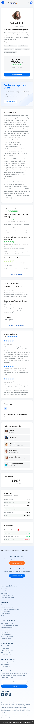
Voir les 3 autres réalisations (16, 325)
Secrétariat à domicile (10, 46)
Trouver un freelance (7, 607)
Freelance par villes (7, 643)
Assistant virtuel (8, 49)
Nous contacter (5, 666)
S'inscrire (14, 686)
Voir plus (6, 42)
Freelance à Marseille (7, 650)
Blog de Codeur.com (7, 595)
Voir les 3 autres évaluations (16, 274)
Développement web (7, 623)
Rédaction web (5, 630)
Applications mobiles (7, 636)
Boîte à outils (4, 593)
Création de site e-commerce (9, 625)
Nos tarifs (4, 591)
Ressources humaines (10, 52)
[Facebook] (2, 694)
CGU (27, 715)
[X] (6, 694)
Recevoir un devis (17, 74)
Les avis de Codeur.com (7, 597)
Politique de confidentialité (17, 715)
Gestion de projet (6, 638)
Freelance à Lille (5, 652)
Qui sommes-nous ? (6, 588)
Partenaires (4, 616)
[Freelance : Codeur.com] (9, 2)
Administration (23, 46)
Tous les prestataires (6, 550)
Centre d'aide (5, 664)
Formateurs (14, 465)
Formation (26, 49)
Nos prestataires (5, 611)
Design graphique (6, 632)
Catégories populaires (8, 620)
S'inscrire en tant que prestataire (10, 609)
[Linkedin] (10, 694)
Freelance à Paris (6, 646)
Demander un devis (6, 605)
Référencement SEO (7, 627)
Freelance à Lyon (6, 648)
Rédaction (18, 49)
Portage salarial (5, 613)
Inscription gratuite (17, 575)
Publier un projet (10, 101)
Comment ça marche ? (7, 662)
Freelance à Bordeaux (7, 654)
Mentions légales (5, 715)
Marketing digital (6, 634)
